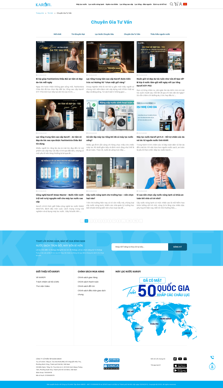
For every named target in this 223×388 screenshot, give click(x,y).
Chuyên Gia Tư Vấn (132, 34)
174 (129, 221)
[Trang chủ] (43, 4)
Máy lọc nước (81, 4)
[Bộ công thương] (111, 360)
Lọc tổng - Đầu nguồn (143, 4)
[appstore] (180, 366)
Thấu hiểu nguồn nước (160, 34)
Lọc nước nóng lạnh (96, 4)
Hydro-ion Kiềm (112, 4)
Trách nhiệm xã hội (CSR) (47, 282)
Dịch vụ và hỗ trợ (159, 4)
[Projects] (185, 4)
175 (135, 221)
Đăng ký (177, 247)
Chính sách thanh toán (88, 282)
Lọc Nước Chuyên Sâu (104, 34)
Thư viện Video (43, 286)
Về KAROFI (41, 277)
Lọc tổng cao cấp (126, 4)
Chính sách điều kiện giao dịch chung (92, 292)
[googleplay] (180, 370)
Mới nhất (57, 34)
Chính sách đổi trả (86, 286)
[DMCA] (111, 367)
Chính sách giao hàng (87, 277)
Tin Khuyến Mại (78, 34)
